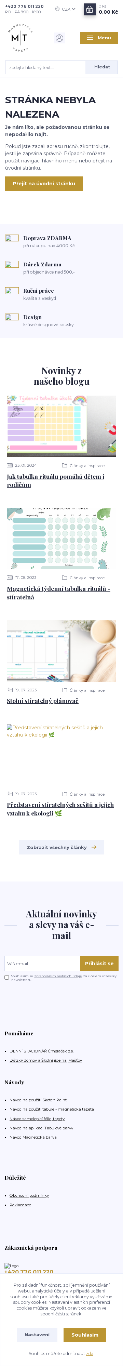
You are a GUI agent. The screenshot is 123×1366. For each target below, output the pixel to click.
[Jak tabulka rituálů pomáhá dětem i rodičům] (61, 426)
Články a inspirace (87, 465)
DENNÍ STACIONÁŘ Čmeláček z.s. (41, 1051)
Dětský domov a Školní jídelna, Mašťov (46, 1060)
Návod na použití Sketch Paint (38, 1100)
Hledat (102, 66)
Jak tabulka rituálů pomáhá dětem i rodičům (55, 480)
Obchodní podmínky (29, 1195)
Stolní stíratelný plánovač (43, 700)
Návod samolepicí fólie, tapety (37, 1118)
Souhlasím (84, 1335)
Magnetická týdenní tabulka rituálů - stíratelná (58, 592)
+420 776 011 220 (24, 6)
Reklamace (20, 1205)
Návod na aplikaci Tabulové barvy (41, 1128)
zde (89, 1353)
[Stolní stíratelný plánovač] (61, 651)
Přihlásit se (99, 963)
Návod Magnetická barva (33, 1137)
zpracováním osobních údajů (58, 976)
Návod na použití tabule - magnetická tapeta (52, 1109)
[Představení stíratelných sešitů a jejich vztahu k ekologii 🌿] (61, 755)
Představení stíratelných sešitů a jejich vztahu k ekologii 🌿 (60, 808)
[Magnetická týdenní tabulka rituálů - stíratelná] (61, 538)
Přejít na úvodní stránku (44, 184)
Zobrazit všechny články (57, 847)
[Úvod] (24, 38)
